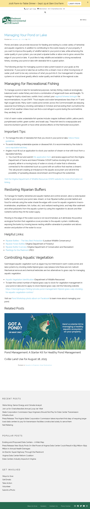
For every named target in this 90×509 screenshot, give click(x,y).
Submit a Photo (8, 490)
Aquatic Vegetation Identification (20, 279)
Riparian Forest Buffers (15, 244)
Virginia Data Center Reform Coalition (18, 456)
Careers (43, 506)
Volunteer (6, 486)
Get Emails (6, 480)
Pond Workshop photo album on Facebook (30, 298)
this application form (42, 157)
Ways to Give (7, 476)
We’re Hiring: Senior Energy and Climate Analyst (22, 405)
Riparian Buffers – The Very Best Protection (24, 241)
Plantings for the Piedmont (17, 250)
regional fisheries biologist (66, 96)
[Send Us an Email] (75, 506)
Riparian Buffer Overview (16, 247)
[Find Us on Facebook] (78, 506)
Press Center (66, 506)
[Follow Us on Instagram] (87, 506)
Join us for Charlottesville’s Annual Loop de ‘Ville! (22, 409)
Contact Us (54, 506)
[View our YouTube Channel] (84, 506)
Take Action (7, 483)
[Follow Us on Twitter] (81, 506)
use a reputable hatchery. (16, 147)
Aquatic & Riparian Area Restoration (38, 365)
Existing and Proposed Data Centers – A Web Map (23, 442)
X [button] (87, 2)
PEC (29, 39)
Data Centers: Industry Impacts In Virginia (19, 459)
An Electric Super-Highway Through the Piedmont (23, 452)
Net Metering (7, 425)
